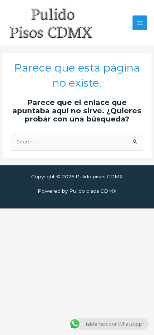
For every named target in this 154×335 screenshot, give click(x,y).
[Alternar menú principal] (140, 22)
